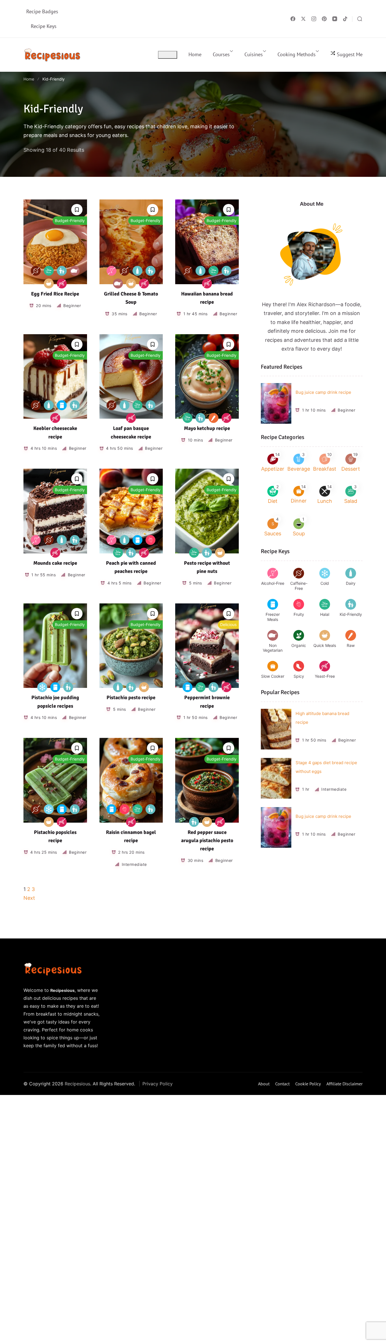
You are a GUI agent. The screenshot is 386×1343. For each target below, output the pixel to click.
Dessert (350, 469)
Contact (282, 1083)
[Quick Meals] (49, 283)
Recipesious (77, 1083)
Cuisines (253, 54)
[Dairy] (137, 271)
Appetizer (272, 469)
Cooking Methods (296, 54)
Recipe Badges (42, 11)
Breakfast (324, 469)
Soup (299, 533)
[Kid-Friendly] (62, 271)
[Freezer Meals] (62, 405)
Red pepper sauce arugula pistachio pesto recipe (207, 840)
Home (194, 54)
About (264, 1083)
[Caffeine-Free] (36, 271)
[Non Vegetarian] (75, 271)
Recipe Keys (44, 26)
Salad (350, 501)
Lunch (324, 501)
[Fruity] (150, 540)
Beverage (298, 469)
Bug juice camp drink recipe (323, 392)
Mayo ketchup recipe (207, 428)
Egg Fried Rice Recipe (55, 294)
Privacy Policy (157, 1083)
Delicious (228, 624)
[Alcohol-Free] (111, 271)
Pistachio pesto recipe (131, 697)
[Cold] (42, 687)
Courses (221, 54)
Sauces (272, 533)
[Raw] (213, 418)
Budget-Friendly (70, 220)
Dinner (299, 501)
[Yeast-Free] (62, 283)
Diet (272, 501)
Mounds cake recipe (55, 563)
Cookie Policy (308, 1083)
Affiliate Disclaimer (344, 1083)
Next (29, 898)
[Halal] (49, 271)
